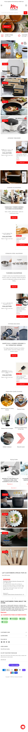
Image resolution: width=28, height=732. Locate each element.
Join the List (3, 659)
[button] (13, 598)
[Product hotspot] (14, 200)
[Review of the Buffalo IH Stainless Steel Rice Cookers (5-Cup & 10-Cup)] (10, 468)
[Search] (25, 12)
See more (13, 487)
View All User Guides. (5, 648)
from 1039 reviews (6, 575)
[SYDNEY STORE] (9, 35)
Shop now (14, 217)
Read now (9, 484)
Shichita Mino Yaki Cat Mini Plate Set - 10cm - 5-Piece (22, 156)
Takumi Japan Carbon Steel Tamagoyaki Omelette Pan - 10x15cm (22, 377)
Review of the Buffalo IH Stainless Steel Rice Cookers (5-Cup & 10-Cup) (10, 480)
